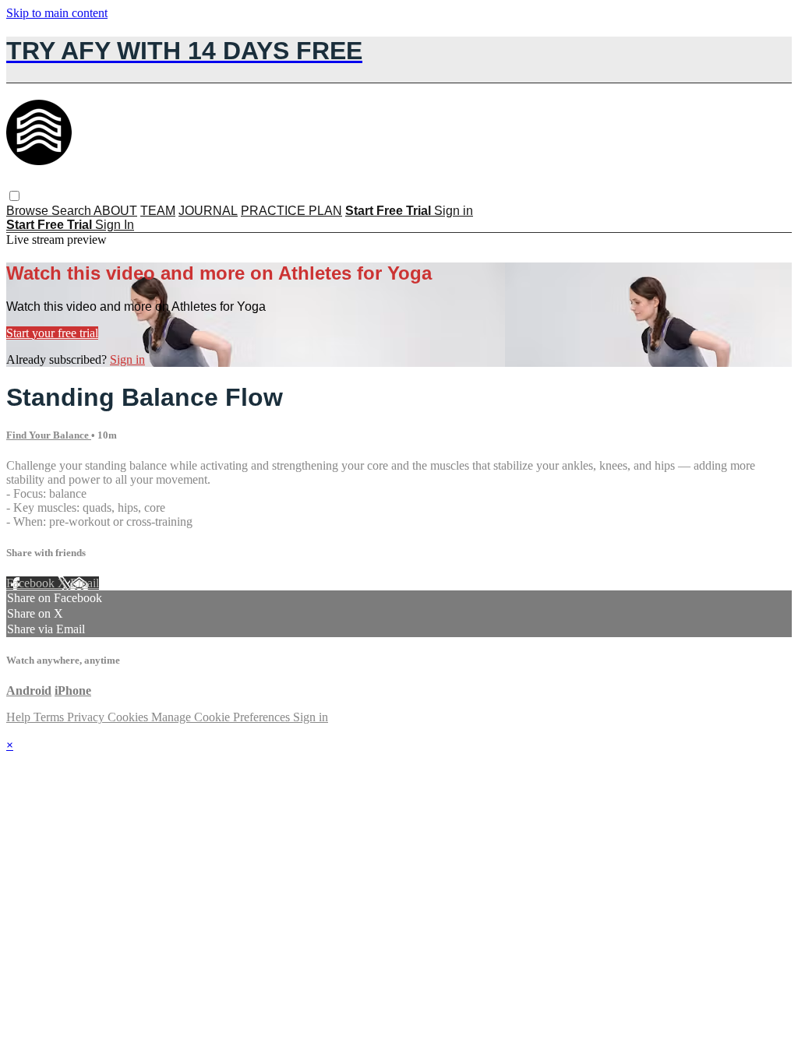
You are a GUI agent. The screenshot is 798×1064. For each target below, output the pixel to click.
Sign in (453, 210)
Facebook (32, 583)
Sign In (114, 224)
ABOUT (115, 210)
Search (72, 210)
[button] (14, 196)
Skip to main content (57, 12)
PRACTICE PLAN (291, 210)
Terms (50, 717)
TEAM (157, 210)
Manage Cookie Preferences (222, 717)
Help (20, 717)
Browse (28, 210)
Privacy (87, 717)
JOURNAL (208, 210)
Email (84, 583)
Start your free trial (52, 333)
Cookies (129, 717)
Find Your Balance (48, 435)
